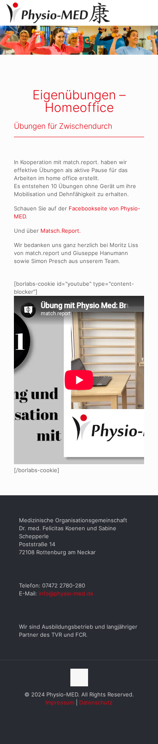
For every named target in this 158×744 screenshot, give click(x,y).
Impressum (60, 702)
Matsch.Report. (60, 230)
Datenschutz (95, 702)
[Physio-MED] (58, 12)
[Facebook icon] (79, 714)
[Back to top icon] (79, 677)
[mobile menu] (146, 12)
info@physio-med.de (66, 593)
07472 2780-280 (63, 585)
